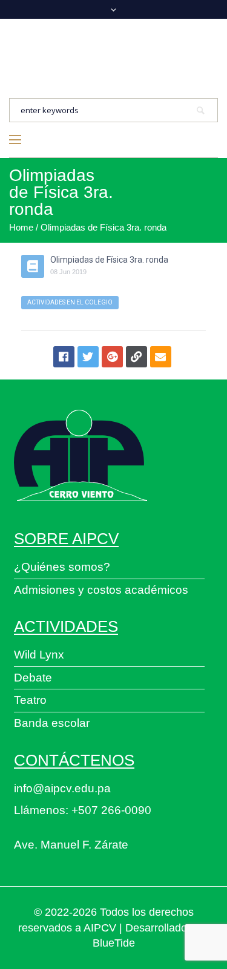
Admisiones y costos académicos (101, 589)
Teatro (30, 700)
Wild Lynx (39, 654)
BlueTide (114, 943)
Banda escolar (52, 723)
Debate (33, 677)
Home (21, 227)
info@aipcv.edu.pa (62, 788)
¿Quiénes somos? (62, 566)
